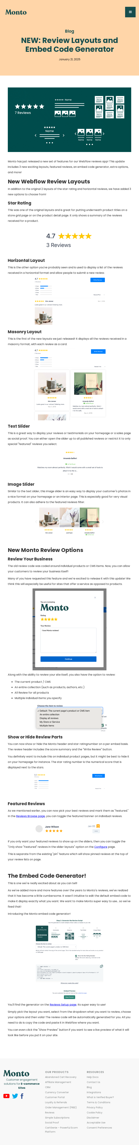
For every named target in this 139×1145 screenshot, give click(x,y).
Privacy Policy (95, 1107)
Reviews (49, 1112)
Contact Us (93, 1082)
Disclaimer (93, 1117)
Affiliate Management (58, 1082)
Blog (69, 31)
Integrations (94, 1092)
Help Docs (92, 1077)
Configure (100, 847)
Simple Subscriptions (57, 1117)
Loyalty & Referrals (56, 1102)
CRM (47, 1087)
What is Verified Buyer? (100, 1097)
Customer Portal (55, 1097)
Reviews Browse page (30, 816)
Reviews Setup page (63, 1005)
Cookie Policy (94, 1112)
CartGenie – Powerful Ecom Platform (61, 1129)
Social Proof (52, 1122)
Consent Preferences (99, 1127)
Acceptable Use (96, 1122)
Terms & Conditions (98, 1102)
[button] (130, 12)
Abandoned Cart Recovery (60, 1077)
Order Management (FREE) (61, 1107)
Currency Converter (57, 1092)
